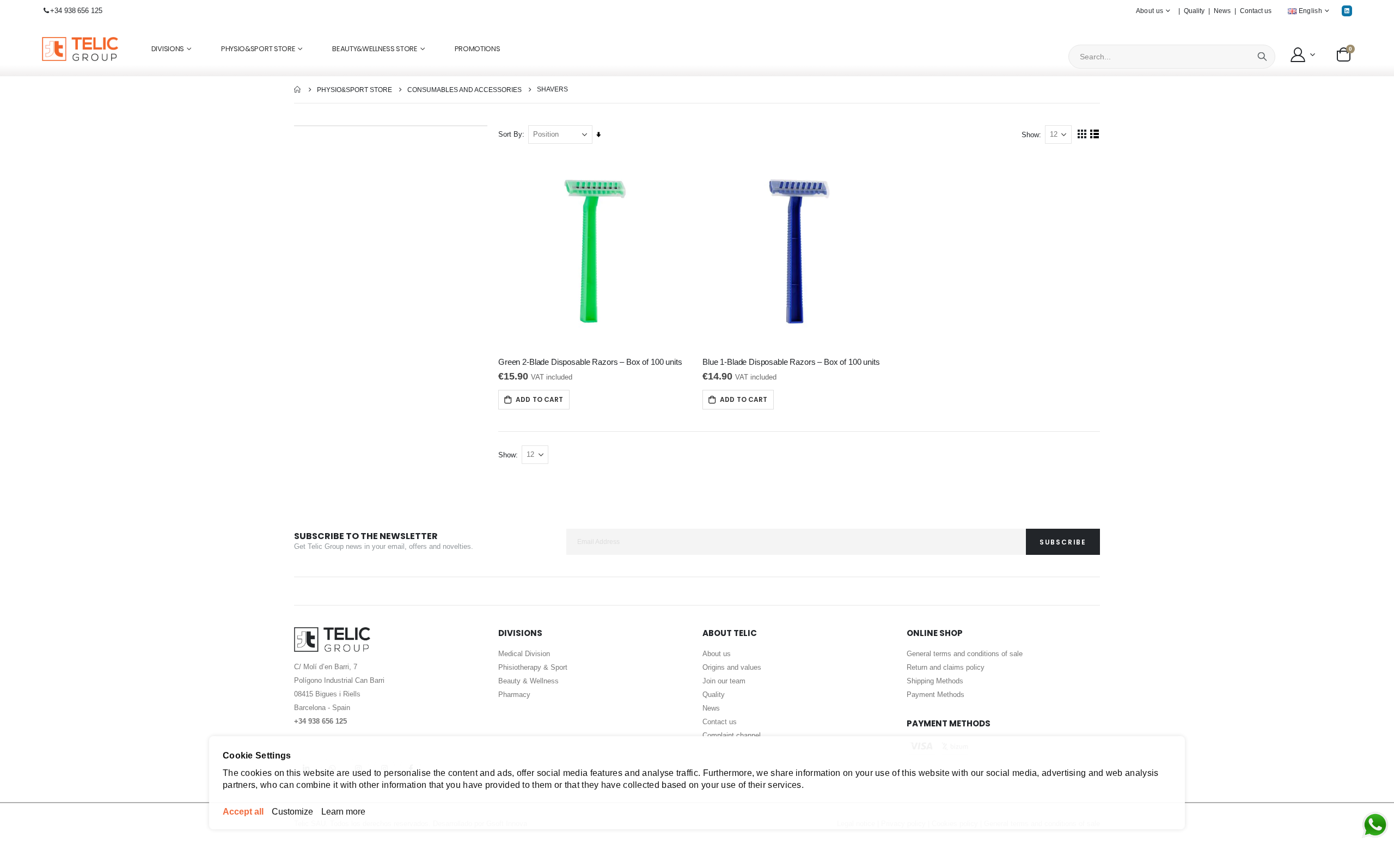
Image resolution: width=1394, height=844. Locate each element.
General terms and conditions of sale (965, 654)
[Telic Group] (80, 49)
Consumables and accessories (464, 90)
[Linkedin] (1347, 10)
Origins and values (731, 667)
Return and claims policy (946, 667)
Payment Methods (935, 694)
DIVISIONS (167, 49)
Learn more (343, 811)
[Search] (1262, 56)
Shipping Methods (935, 681)
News (1222, 11)
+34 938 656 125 (76, 11)
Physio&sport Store (354, 90)
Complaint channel (731, 735)
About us (716, 654)
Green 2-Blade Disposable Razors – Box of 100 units (590, 361)
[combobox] (1172, 56)
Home (298, 89)
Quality (1194, 11)
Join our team (723, 681)
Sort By (510, 134)
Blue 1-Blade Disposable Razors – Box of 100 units (791, 361)
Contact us (1255, 11)
